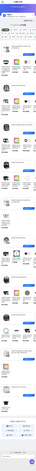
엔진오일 (27, 426)
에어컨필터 (11, 430)
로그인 (11, 452)
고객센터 (24, 452)
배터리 (10, 435)
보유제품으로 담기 (28, 54)
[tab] (5, 29)
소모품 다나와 (18, 2)
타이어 (10, 426)
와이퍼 (27, 430)
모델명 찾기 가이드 (28, 20)
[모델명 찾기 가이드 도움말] (34, 21)
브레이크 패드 (27, 435)
